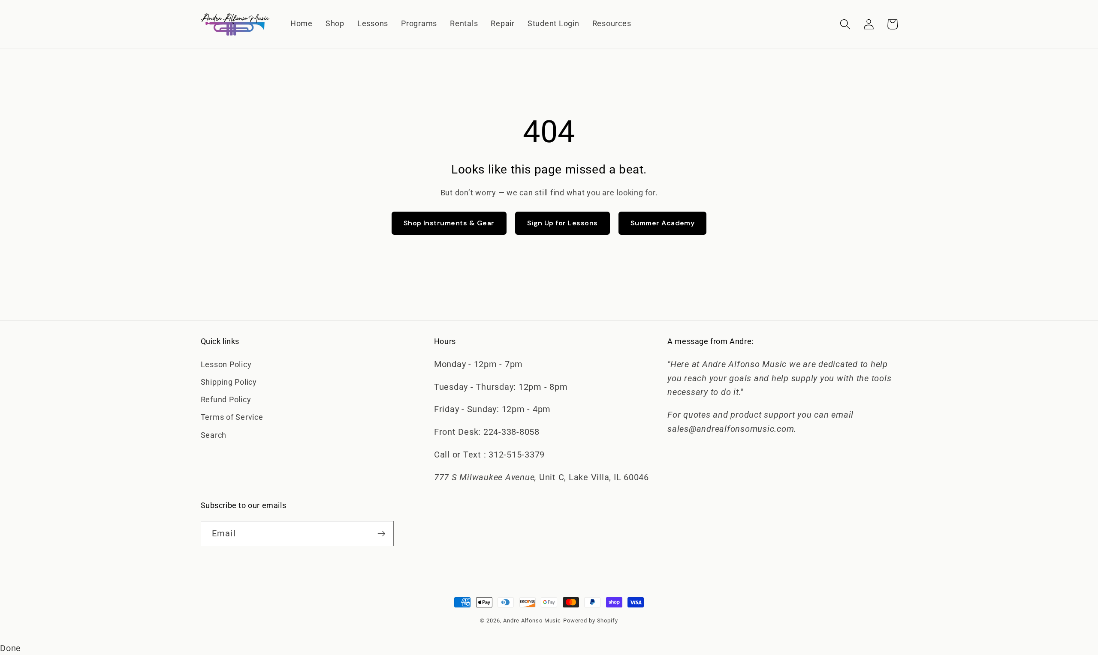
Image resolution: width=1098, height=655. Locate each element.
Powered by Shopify (590, 620)
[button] (845, 24)
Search (214, 435)
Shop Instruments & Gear (449, 222)
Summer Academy (662, 222)
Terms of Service (232, 417)
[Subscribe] (381, 533)
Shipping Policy (229, 382)
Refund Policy (226, 399)
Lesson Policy (226, 364)
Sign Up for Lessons (562, 222)
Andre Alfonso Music (532, 620)
